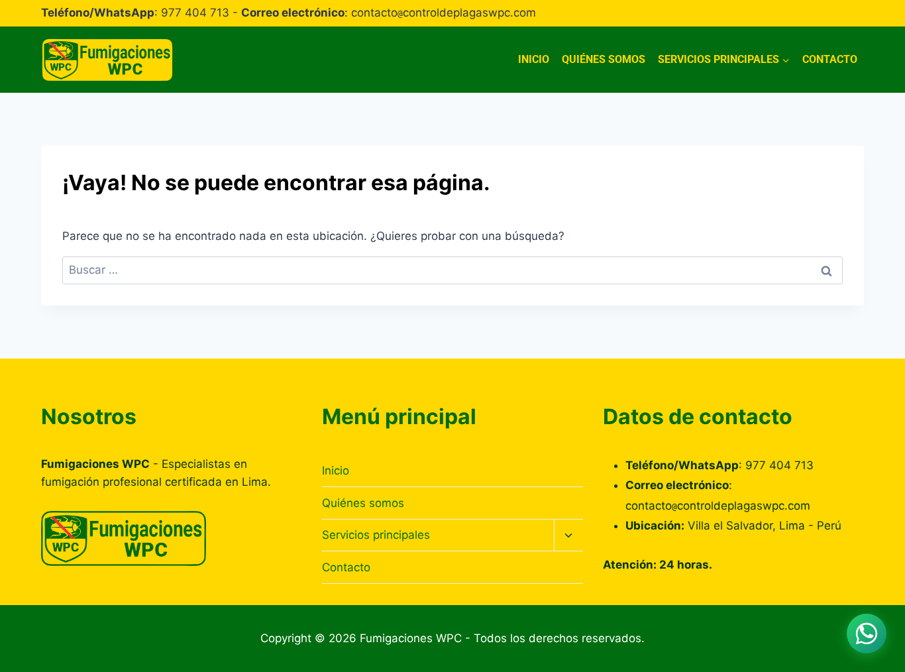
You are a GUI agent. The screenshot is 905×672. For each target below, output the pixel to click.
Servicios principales (376, 534)
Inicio (533, 59)
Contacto (829, 59)
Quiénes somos (603, 59)
